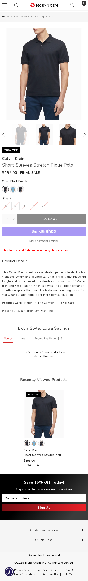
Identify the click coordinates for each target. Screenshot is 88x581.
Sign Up (44, 507)
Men (23, 338)
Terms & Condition (25, 574)
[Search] (16, 5)
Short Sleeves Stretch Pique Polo (43, 455)
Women (8, 338)
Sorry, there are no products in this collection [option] (44, 354)
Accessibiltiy (50, 574)
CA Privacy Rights (47, 570)
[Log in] (72, 5)
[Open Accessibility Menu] (9, 571)
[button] (3, 135)
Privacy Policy (22, 570)
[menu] (4, 5)
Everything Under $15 (48, 338)
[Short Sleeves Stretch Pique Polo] (44, 413)
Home (5, 16)
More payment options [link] (44, 241)
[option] (44, 74)
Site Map (69, 574)
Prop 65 (69, 570)
